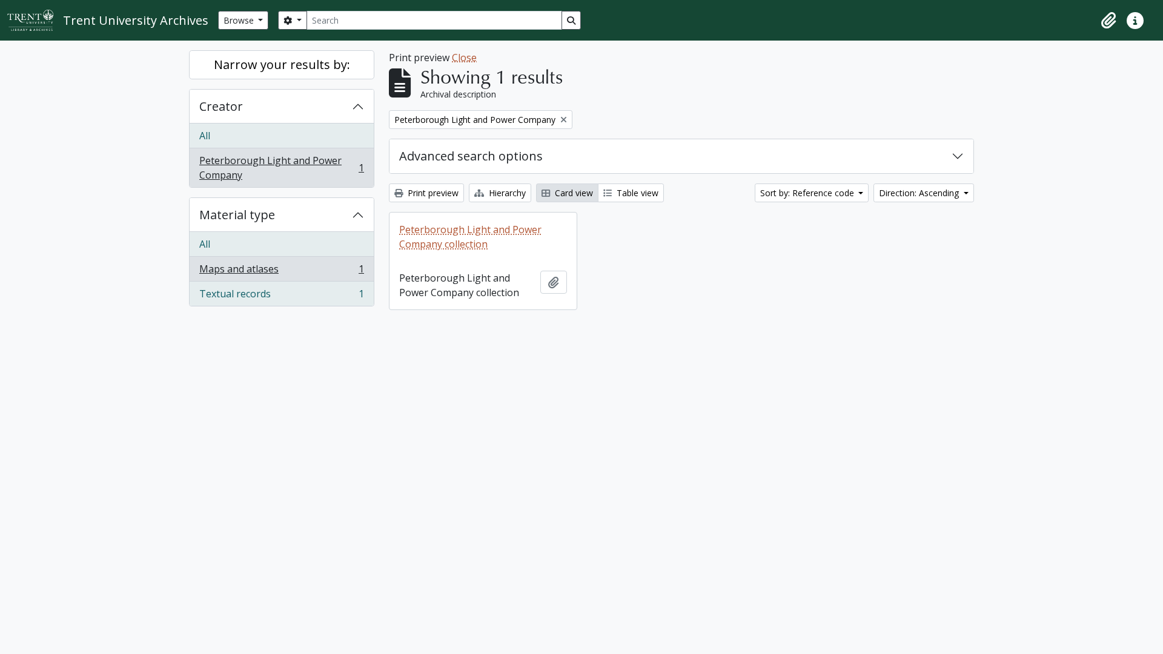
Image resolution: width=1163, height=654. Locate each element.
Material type (237, 214)
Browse (240, 20)
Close (464, 57)
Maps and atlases (281, 272)
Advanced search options (471, 156)
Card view (572, 193)
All (204, 135)
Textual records (281, 296)
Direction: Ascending (920, 193)
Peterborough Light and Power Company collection (470, 237)
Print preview (432, 193)
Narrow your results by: (282, 64)
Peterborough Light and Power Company (281, 168)
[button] (1108, 20)
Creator (221, 106)
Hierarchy (506, 193)
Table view (636, 193)
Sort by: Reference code (808, 193)
